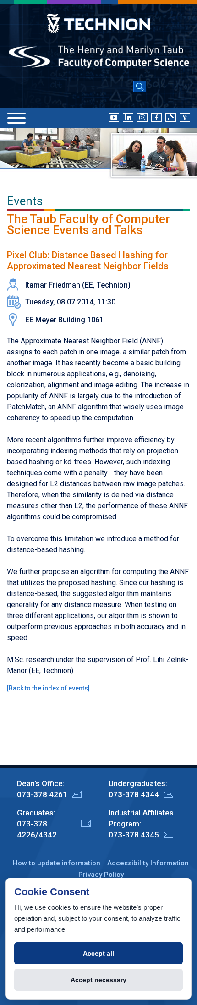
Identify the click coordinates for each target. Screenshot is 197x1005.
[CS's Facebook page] (156, 117)
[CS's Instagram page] (142, 117)
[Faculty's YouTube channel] (114, 117)
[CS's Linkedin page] (128, 117)
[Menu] (16, 118)
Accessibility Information (148, 863)
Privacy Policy (101, 874)
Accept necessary (98, 979)
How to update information (56, 863)
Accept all (98, 953)
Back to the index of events (48, 688)
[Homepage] (170, 117)
